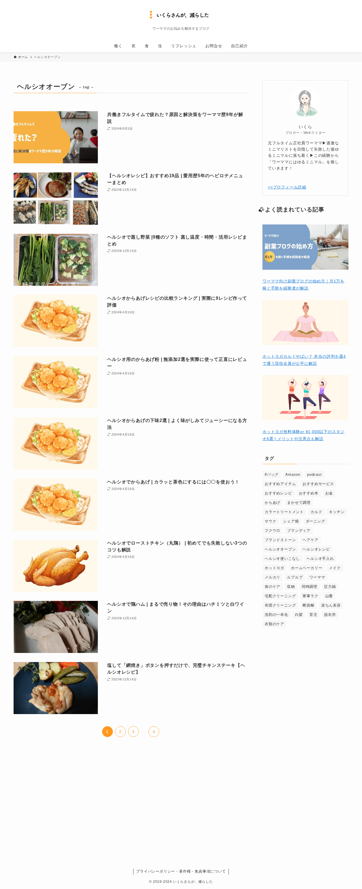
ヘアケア (310, 540)
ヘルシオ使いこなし (282, 558)
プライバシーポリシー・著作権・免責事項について (181, 871)
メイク (335, 568)
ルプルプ (295, 577)
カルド (316, 512)
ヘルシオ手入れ (320, 558)
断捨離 (308, 605)
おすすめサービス (318, 484)
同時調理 (309, 586)
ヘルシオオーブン (280, 549)
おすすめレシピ (278, 493)
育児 (313, 614)
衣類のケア (274, 624)
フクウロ (272, 530)
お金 (329, 493)
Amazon (292, 474)
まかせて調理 (299, 502)
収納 (291, 586)
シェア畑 (291, 521)
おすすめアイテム (280, 484)
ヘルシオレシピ (316, 549)
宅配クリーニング (280, 596)
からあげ (272, 502)
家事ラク (310, 596)
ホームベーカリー (306, 568)
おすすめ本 (308, 493)
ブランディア (299, 530)
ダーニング (315, 521)
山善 (329, 596)
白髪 (299, 614)
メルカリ (272, 577)
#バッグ (272, 474)
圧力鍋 (330, 586)
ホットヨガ (274, 568)
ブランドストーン (280, 540)
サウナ (270, 521)
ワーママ (317, 577)
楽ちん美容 (331, 605)
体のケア (272, 586)
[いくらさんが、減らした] (181, 14)
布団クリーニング (280, 605)
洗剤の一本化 (276, 614)
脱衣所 (330, 614)
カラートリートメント (284, 512)
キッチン (336, 512)
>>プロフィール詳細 (287, 187)
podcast (314, 474)
